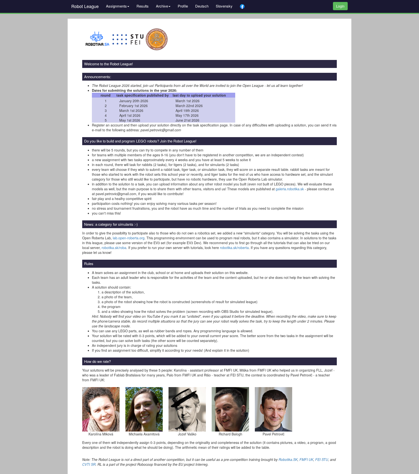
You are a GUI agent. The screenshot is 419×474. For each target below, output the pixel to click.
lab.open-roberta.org (129, 237)
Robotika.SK (288, 459)
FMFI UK (306, 459)
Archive (162, 5)
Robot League (85, 6)
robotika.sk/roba (114, 247)
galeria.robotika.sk (290, 188)
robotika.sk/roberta (234, 247)
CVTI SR (89, 464)
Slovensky (224, 5)
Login (340, 6)
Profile (183, 5)
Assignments (116, 5)
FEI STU (321, 459)
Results (143, 5)
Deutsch (202, 5)
